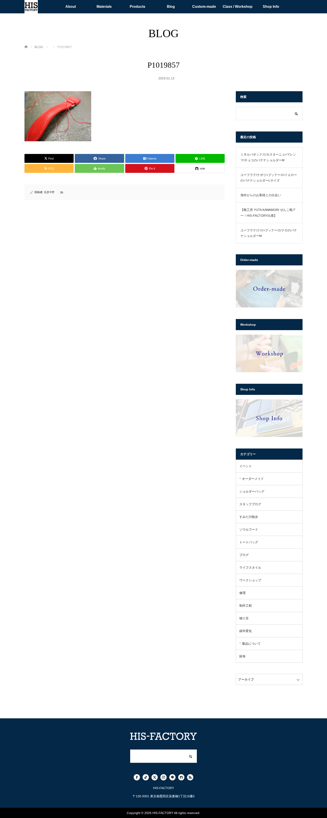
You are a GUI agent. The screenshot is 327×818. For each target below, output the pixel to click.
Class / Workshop (237, 6)
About (70, 6)
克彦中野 (49, 192)
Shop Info (271, 6)
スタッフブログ (250, 504)
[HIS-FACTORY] (31, 6)
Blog (171, 6)
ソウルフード (248, 529)
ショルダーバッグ (251, 491)
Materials (104, 6)
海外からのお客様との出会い (260, 195)
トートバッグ (248, 542)
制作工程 (245, 605)
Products (137, 6)
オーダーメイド (253, 479)
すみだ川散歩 (248, 517)
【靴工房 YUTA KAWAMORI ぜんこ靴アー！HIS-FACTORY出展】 (268, 212)
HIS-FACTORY (162, 813)
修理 (242, 593)
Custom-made (204, 6)
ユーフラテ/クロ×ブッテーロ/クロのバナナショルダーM (268, 233)
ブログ (244, 555)
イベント (245, 466)
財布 (242, 656)
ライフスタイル (250, 567)
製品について (251, 643)
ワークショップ (250, 580)
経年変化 (245, 631)
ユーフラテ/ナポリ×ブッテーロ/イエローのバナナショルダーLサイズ (268, 177)
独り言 (244, 618)
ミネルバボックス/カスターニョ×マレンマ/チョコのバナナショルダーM (268, 157)
